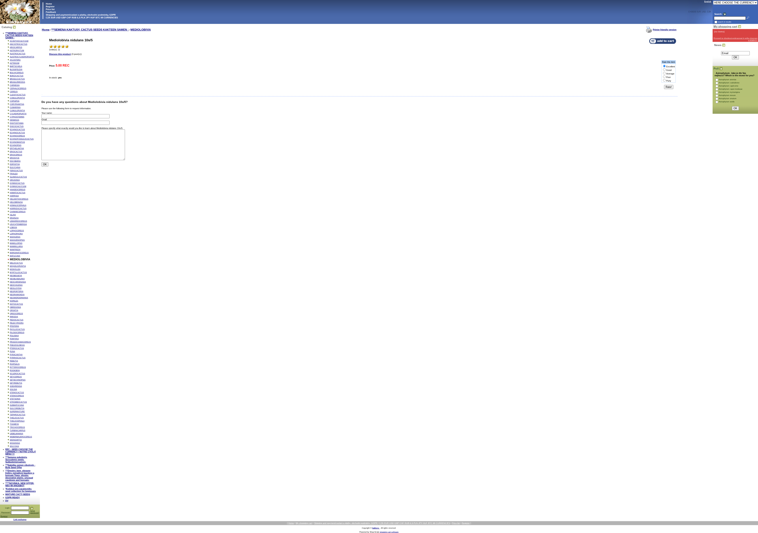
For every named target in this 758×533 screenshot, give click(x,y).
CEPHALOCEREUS (18, 88)
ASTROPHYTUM (17, 51)
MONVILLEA (15, 269)
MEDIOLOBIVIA (140, 29)
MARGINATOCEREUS (19, 253)
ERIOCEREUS (16, 155)
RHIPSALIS (15, 364)
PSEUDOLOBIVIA (17, 345)
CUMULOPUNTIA (17, 111)
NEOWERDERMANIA (19, 298)
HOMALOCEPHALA (18, 205)
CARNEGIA (15, 85)
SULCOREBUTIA (17, 408)
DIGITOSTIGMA (16, 123)
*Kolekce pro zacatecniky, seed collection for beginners (20, 490)
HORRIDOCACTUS (18, 209)
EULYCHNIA (15, 167)
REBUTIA (14, 361)
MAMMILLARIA (16, 246)
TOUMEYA (14, 424)
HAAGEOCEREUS (17, 190)
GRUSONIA (15, 180)
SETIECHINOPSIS (17, 380)
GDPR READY (12, 497)
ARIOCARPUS (16, 47)
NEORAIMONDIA (17, 295)
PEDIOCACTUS (16, 320)
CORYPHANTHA (17, 104)
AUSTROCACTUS (17, 54)
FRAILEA (14, 174)
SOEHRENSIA (16, 386)
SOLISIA (13, 389)
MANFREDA (15, 250)
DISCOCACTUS (16, 126)
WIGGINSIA (15, 443)
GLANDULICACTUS (18, 177)
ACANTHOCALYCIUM (19, 41)
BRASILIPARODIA (17, 82)
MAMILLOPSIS (16, 243)
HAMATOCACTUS (17, 193)
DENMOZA (14, 120)
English (707, 2)
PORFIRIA (14, 339)
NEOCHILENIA (16, 285)
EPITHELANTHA (17, 148)
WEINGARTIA (16, 440)
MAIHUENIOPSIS (17, 240)
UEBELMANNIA (16, 434)
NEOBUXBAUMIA (17, 279)
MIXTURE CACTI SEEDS (17, 494)
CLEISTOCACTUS (17, 95)
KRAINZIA (14, 218)
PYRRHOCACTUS (17, 358)
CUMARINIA (15, 107)
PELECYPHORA (16, 323)
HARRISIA (14, 196)
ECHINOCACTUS (17, 130)
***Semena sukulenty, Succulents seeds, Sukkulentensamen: (16, 459)
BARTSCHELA (16, 66)
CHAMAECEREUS (17, 212)
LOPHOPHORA (16, 234)
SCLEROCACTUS (17, 374)
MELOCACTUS (16, 263)
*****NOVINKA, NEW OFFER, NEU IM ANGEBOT (19, 484)
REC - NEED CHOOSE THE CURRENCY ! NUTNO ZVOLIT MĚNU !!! (20, 451)
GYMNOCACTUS (17, 183)
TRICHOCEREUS (17, 427)
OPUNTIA (14, 310)
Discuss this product (60, 54)
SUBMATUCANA (17, 405)
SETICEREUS (16, 377)
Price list (50, 9)
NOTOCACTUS (16, 304)
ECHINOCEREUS (17, 136)
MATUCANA (15, 256)
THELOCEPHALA (17, 421)
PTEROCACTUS (17, 348)
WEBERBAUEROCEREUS (21, 437)
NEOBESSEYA (16, 276)
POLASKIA (14, 336)
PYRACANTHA (16, 355)
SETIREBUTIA (16, 383)
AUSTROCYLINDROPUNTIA (22, 57)
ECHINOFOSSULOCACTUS (22, 139)
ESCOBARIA (15, 161)
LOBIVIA (13, 227)
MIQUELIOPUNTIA (18, 266)
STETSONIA (15, 399)
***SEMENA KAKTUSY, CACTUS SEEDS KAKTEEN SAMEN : (19, 35)
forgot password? (34, 512)
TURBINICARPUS (17, 430)
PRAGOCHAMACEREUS (20, 342)
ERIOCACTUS (16, 152)
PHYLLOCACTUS (17, 329)
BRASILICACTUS (17, 79)
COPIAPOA (14, 101)
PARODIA (14, 317)
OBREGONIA (15, 307)
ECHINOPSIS (15, 145)
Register (50, 6)
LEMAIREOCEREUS (18, 221)
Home (48, 4)
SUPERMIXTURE (17, 412)
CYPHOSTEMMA (17, 117)
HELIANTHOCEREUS (19, 199)
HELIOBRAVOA (16, 202)
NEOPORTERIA (16, 291)
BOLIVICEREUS (16, 73)
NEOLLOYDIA (16, 288)
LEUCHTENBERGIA (18, 224)
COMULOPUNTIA (17, 98)
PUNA (12, 352)
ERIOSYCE (14, 158)
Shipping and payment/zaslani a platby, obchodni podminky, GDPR (80, 15)
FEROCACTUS (16, 171)
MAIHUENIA (15, 237)
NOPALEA (14, 301)
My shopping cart (725, 26)
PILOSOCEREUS (17, 333)
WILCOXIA (14, 446)
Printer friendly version (664, 29)
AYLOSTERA (15, 60)
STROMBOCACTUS (18, 402)
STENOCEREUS (17, 396)
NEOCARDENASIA (18, 282)
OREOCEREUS (16, 314)
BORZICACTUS (16, 76)
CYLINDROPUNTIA (18, 114)
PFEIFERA (14, 326)
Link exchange (19, 520)
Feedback (50, 12)
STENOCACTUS (17, 393)
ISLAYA (13, 215)
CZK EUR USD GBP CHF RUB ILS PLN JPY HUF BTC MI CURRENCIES (81, 17)
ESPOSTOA (15, 164)
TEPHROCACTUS (17, 415)
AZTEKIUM (14, 63)
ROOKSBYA (15, 370)
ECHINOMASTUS (17, 142)
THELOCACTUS (17, 418)
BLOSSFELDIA (16, 70)
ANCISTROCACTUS (18, 44)
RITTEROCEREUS (18, 367)
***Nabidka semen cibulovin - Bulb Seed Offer (20, 466)
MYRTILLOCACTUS (18, 273)
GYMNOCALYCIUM (18, 186)
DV (6, 500)
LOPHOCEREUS (17, 231)
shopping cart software (389, 532)
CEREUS (14, 92)
